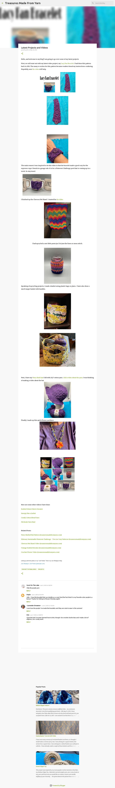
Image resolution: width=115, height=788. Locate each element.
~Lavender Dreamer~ (34, 605)
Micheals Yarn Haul (28, 522)
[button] (22, 53)
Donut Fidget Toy (41, 766)
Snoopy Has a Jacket (28, 513)
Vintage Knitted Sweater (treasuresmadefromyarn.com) (41, 548)
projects (41, 569)
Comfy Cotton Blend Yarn (30, 518)
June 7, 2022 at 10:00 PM (36, 615)
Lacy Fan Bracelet (67, 63)
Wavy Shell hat (37, 377)
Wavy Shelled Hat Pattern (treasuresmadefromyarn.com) (41, 535)
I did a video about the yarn (72, 377)
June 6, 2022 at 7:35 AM (48, 605)
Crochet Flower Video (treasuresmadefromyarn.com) (40, 552)
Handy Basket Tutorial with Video (46, 736)
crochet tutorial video (29, 569)
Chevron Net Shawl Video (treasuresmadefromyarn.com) (41, 543)
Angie (29, 594)
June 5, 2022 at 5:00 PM (46, 585)
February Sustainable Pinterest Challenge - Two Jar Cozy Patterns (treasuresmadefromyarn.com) (56, 539)
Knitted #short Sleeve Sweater (32, 509)
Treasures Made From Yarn (23, 3)
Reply (28, 591)
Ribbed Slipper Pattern (42, 705)
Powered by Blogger (58, 785)
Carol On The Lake (33, 585)
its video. (60, 199)
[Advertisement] (57, 667)
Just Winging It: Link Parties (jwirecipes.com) (33, 563)
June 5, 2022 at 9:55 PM (37, 594)
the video (35, 69)
